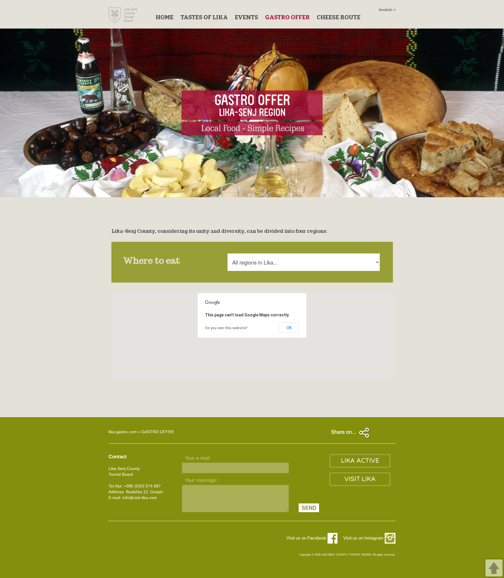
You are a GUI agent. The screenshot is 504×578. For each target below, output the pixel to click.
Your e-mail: (198, 458)
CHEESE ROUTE (338, 17)
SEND (309, 508)
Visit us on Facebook (307, 537)
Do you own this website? (226, 328)
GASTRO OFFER (287, 17)
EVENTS (246, 17)
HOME (165, 17)
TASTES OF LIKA (204, 17)
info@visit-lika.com (140, 497)
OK (289, 327)
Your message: (201, 480)
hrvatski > (387, 10)
